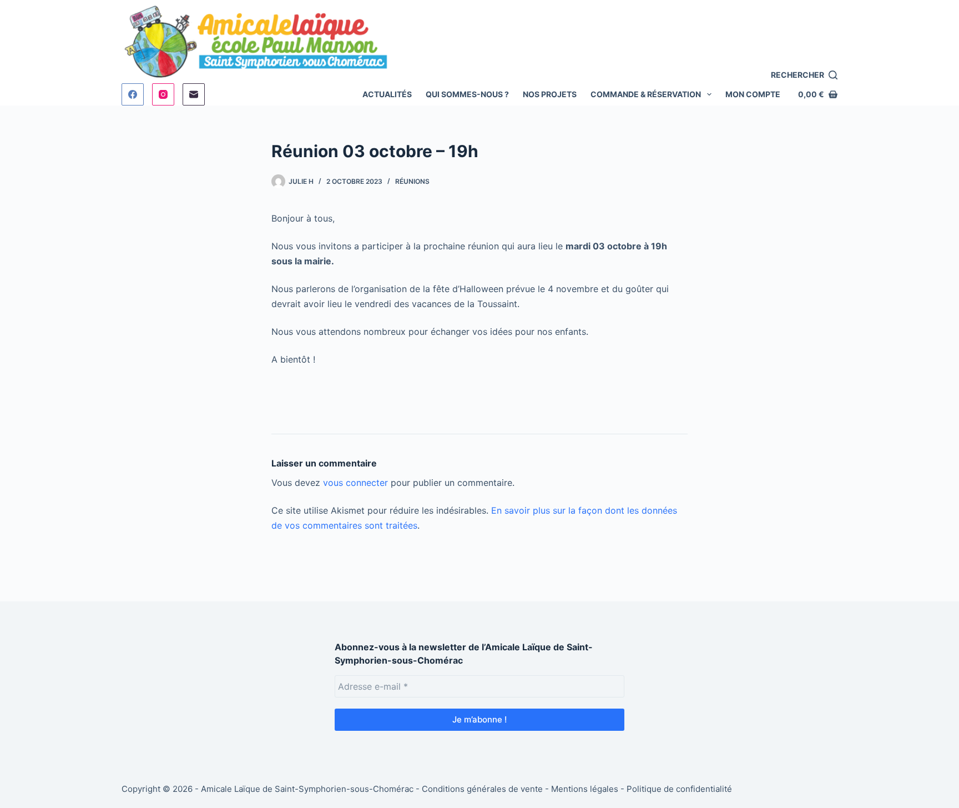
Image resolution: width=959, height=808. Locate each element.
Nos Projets (550, 94)
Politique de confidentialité (679, 789)
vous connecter (355, 482)
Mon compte (752, 94)
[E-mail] (194, 94)
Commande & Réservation (645, 94)
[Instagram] (163, 94)
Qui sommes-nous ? (467, 94)
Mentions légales (584, 789)
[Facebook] (133, 94)
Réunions (412, 181)
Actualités (387, 94)
